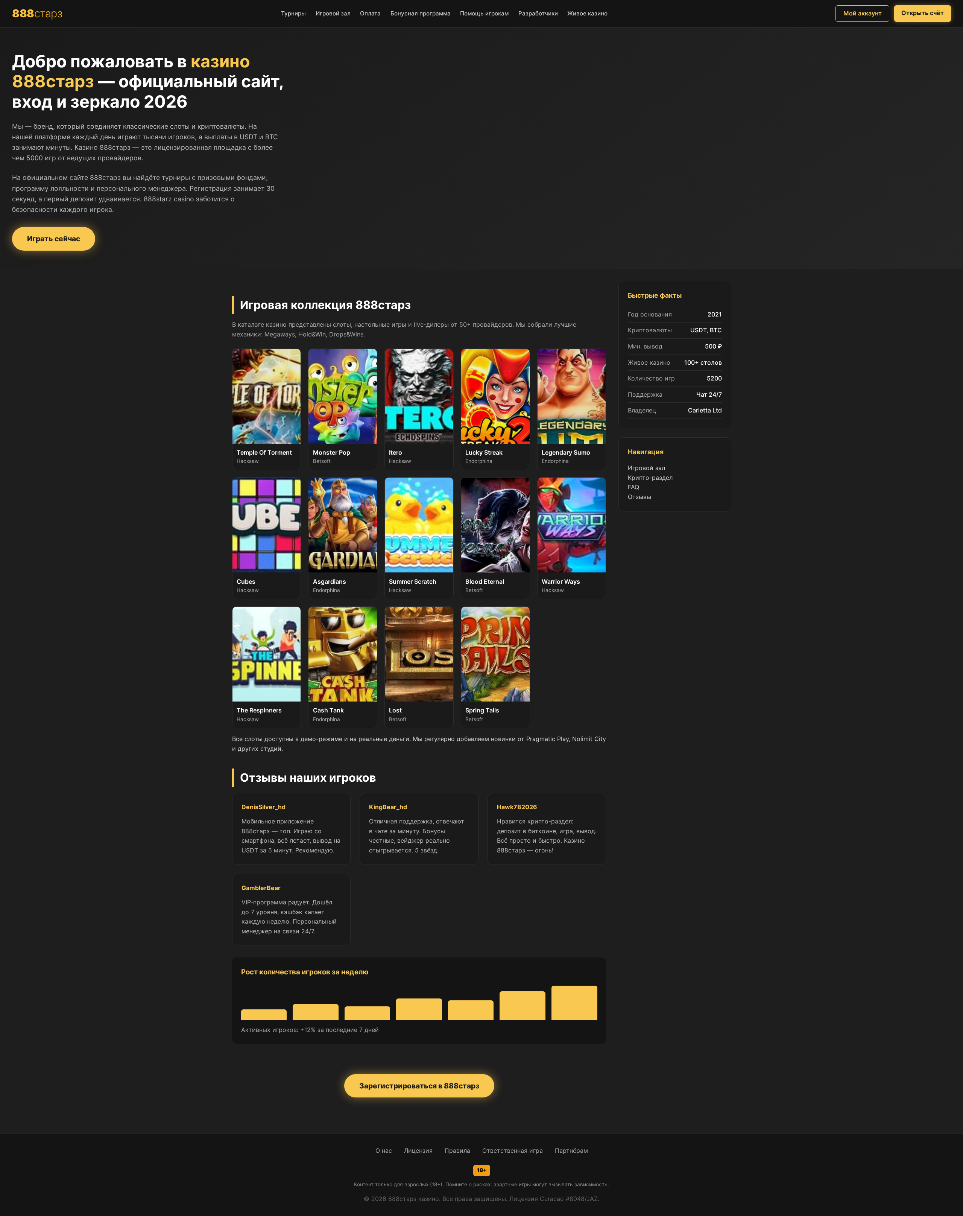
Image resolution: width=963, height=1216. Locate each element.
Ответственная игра (512, 1150)
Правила (457, 1150)
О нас (383, 1150)
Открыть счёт (922, 13)
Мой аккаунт (862, 13)
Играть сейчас (53, 238)
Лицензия (418, 1150)
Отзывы (639, 497)
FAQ (633, 487)
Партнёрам (571, 1150)
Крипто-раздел (650, 477)
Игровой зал (646, 468)
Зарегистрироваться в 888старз (419, 1085)
